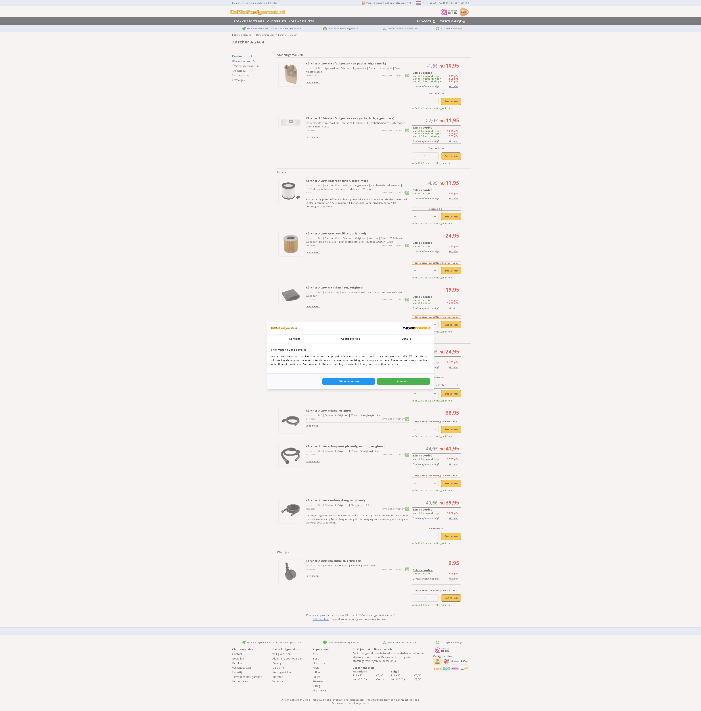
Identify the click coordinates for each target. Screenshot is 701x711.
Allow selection (348, 381)
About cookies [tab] (350, 338)
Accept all (403, 381)
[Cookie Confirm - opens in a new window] (416, 328)
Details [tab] (406, 338)
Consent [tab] (294, 338)
